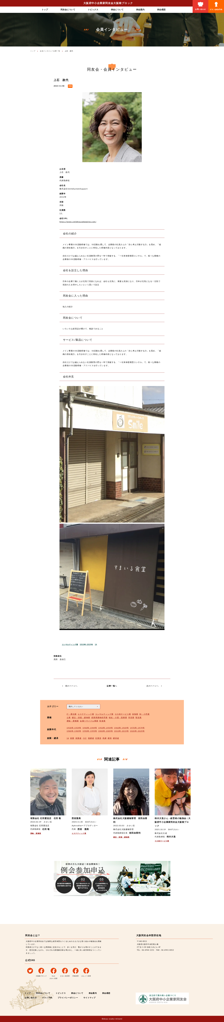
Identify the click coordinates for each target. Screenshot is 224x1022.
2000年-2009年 (105, 731)
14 (96, 644)
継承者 (116, 738)
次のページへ (152, 686)
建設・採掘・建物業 (81, 718)
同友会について (68, 10)
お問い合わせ (200, 9)
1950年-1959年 (105, 728)
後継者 (91, 738)
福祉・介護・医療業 (118, 718)
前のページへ (71, 686)
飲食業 (102, 721)
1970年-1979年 (137, 728)
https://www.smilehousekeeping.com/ (78, 222)
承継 (104, 738)
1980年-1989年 (74, 731)
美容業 (131, 718)
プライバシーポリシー (68, 998)
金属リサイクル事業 (89, 721)
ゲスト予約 (47, 998)
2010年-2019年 (86, 644)
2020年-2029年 (137, 731)
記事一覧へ (112, 686)
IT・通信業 (72, 714)
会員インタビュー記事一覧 (50, 51)
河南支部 (75, 976)
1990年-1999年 (89, 731)
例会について (117, 10)
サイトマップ (89, 998)
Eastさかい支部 (53, 977)
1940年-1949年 (89, 728)
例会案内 (140, 10)
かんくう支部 (86, 976)
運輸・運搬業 (73, 721)
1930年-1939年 (74, 728)
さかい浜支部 (65, 976)
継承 (110, 738)
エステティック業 (86, 714)
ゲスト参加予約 (216, 9)
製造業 (138, 718)
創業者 (78, 738)
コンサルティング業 (70, 644)
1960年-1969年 (121, 728)
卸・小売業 (144, 714)
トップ (45, 10)
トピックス (93, 10)
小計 (85, 738)
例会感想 (161, 10)
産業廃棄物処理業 (99, 718)
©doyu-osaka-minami (112, 1019)
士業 (69, 718)
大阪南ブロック (41, 976)
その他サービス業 (123, 714)
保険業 (135, 714)
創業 (72, 738)
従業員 (98, 738)
